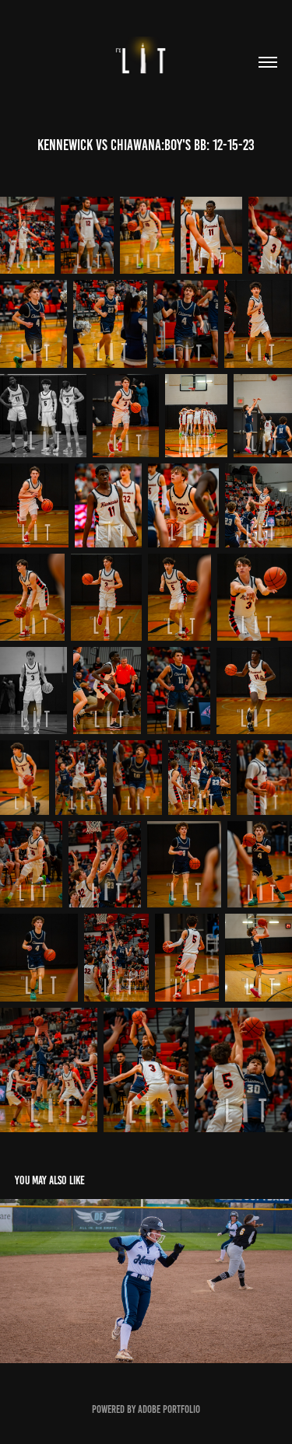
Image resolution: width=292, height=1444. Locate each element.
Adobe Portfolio (169, 1409)
